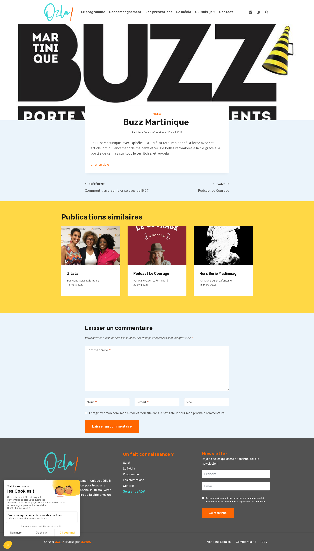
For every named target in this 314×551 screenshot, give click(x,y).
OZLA (59, 542)
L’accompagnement (125, 12)
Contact (226, 12)
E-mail (142, 402)
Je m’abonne (218, 513)
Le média (183, 12)
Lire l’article (100, 164)
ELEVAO (86, 542)
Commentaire (98, 350)
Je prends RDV (134, 491)
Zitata (72, 273)
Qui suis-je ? (205, 12)
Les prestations (159, 12)
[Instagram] (250, 12)
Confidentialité (246, 542)
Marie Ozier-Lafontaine (150, 132)
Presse (157, 113)
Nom (91, 402)
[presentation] (90, 245)
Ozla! (126, 462)
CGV (264, 542)
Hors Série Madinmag (218, 273)
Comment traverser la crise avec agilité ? (117, 187)
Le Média (129, 468)
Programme (131, 474)
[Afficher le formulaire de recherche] (266, 12)
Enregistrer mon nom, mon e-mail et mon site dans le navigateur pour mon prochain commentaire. (157, 413)
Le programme (93, 12)
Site (189, 402)
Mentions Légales (219, 542)
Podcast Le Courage (213, 187)
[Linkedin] (258, 12)
